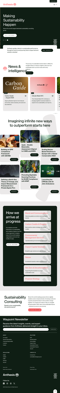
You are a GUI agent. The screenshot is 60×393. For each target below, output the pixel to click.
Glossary (5, 360)
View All (31, 348)
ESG (31, 337)
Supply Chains (33, 343)
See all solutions (12, 244)
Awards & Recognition (7, 339)
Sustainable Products (34, 346)
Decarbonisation (33, 339)
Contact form (32, 355)
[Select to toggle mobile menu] (54, 4)
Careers (4, 345)
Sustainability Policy (33, 369)
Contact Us (33, 352)
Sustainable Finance (34, 345)
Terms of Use (5, 367)
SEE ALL (29, 72)
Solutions (32, 335)
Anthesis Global (52, 1)
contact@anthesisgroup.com (36, 356)
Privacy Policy (32, 367)
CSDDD (4, 356)
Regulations (6, 352)
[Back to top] (55, 391)
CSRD (4, 358)
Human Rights (33, 341)
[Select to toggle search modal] (56, 4)
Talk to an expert (9, 35)
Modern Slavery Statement (7, 369)
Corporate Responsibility (8, 341)
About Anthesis (47, 50)
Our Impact (5, 337)
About (4, 335)
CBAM (4, 355)
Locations (5, 343)
